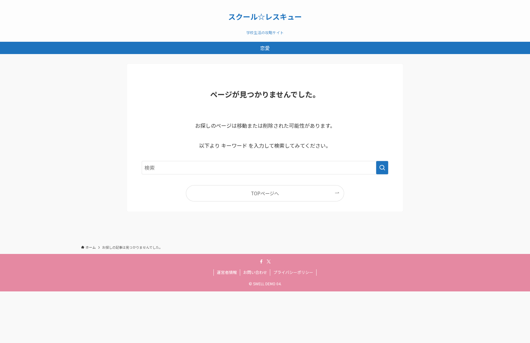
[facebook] (261, 261)
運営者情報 (227, 272)
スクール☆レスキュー (265, 16)
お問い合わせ (255, 272)
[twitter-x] (268, 261)
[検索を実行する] (382, 167)
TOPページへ (265, 193)
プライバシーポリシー (293, 272)
